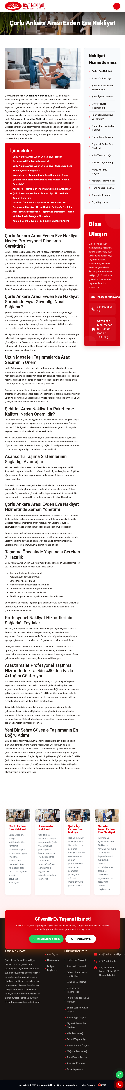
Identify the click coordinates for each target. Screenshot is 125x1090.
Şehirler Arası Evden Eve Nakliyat (103, 87)
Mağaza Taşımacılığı (103, 180)
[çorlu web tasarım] (101, 1085)
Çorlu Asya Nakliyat (46, 1085)
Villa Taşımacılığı (101, 155)
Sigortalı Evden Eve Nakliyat (102, 146)
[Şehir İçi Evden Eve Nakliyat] (77, 815)
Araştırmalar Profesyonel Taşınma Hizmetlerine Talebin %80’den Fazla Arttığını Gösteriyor (43, 214)
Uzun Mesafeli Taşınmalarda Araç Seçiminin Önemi (40, 175)
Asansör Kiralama (101, 195)
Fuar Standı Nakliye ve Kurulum (102, 117)
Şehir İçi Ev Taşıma (102, 96)
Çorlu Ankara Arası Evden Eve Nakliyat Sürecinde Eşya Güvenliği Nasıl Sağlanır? (42, 168)
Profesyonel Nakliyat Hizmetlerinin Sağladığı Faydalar (42, 207)
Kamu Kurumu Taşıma (99, 171)
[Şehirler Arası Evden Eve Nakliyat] (107, 815)
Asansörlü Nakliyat (102, 78)
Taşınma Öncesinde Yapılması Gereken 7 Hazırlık (39, 202)
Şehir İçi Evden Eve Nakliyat (75, 829)
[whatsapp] (119, 1075)
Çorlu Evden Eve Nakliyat (17, 828)
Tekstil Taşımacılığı (102, 162)
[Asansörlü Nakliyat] (47, 815)
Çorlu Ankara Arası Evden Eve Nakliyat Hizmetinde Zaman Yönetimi (40, 195)
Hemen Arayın (83, 938)
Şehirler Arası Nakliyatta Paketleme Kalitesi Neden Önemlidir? (40, 182)
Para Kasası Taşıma (103, 188)
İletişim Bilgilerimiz (52, 968)
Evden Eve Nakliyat (102, 71)
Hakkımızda (53, 960)
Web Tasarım (88, 1085)
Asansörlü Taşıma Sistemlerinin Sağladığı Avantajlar (41, 188)
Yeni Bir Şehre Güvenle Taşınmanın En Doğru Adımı (40, 221)
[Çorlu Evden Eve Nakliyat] (18, 815)
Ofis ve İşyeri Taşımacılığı (99, 105)
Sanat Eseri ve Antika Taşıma (103, 128)
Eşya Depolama (100, 202)
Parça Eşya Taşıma (102, 137)
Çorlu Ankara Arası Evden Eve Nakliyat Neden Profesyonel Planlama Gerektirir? (37, 159)
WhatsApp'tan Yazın (48, 938)
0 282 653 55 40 (104, 308)
